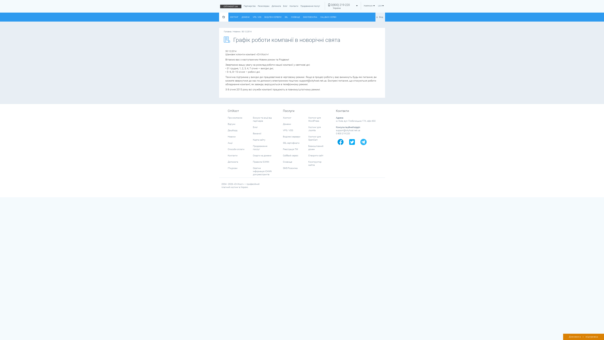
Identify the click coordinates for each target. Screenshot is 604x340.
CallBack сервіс (328, 17)
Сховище (295, 17)
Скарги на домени (262, 155)
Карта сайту (259, 140)
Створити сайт (315, 155)
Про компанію (235, 117)
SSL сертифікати (291, 143)
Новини (232, 136)
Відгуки (231, 124)
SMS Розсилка (310, 17)
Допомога (276, 6)
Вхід (381, 17)
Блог (285, 6)
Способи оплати (236, 149)
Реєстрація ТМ (290, 149)
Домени (246, 17)
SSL (286, 17)
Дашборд (232, 130)
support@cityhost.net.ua (348, 130)
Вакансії (257, 133)
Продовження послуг (310, 6)
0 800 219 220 (343, 133)
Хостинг (234, 17)
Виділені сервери (273, 17)
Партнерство (250, 6)
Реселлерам (263, 6)
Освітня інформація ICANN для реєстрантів (262, 171)
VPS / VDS (257, 17)
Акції (230, 143)
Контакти (294, 6)
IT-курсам (232, 168)
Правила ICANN (261, 162)
